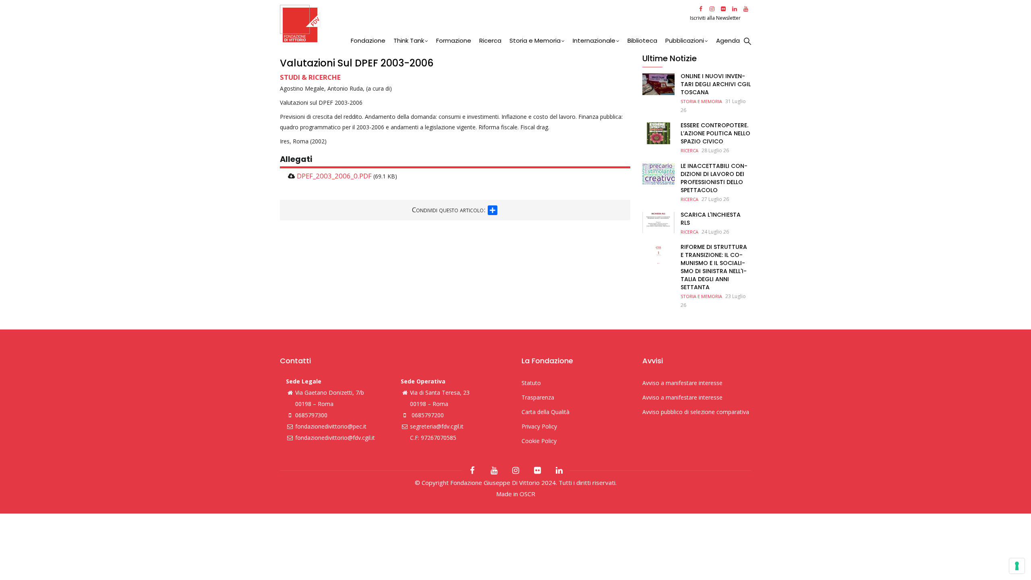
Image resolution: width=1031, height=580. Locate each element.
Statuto (531, 383)
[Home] (484, 23)
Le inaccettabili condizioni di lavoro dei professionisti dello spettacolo (714, 178)
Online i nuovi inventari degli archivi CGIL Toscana (716, 84)
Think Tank (408, 40)
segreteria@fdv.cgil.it (437, 426)
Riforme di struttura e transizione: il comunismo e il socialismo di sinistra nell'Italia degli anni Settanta (714, 267)
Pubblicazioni (684, 40)
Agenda (728, 40)
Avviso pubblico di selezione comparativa (695, 412)
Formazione (453, 40)
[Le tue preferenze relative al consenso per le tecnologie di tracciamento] (1017, 566)
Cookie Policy (539, 441)
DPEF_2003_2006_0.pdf (334, 175)
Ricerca (490, 40)
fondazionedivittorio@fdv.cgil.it (335, 437)
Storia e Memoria (535, 40)
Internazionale (594, 40)
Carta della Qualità (545, 412)
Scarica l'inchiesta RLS (711, 219)
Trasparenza (538, 397)
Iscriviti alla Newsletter (716, 17)
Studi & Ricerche (310, 77)
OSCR (527, 494)
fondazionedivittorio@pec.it (330, 426)
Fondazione (368, 40)
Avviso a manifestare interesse (682, 383)
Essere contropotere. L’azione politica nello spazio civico (715, 133)
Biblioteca (642, 40)
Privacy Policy (539, 426)
